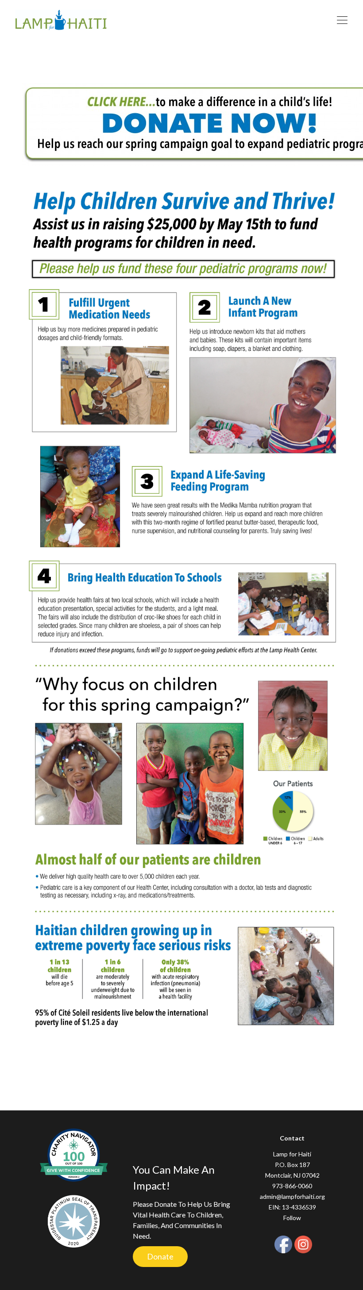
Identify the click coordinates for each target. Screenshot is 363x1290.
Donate (160, 1256)
